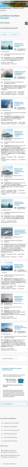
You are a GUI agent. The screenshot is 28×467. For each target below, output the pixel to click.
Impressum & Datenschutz (9, 463)
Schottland (5, 34)
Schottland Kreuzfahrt (18, 8)
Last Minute (3, 10)
